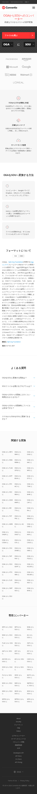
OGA (15, 256)
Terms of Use (12, 781)
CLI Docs (19, 759)
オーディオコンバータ (18, 739)
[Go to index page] (9, 7)
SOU (21, 256)
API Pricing (18, 762)
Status (18, 731)
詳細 (26, 2)
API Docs (18, 756)
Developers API (18, 753)
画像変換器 (18, 745)
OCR (18, 748)
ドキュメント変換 (18, 742)
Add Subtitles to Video (17, 2)
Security (18, 722)
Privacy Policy (24, 781)
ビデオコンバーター (18, 736)
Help (18, 728)
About (19, 718)
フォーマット (18, 725)
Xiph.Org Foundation (15, 262)
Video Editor (5, 2)
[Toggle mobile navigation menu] (33, 8)
